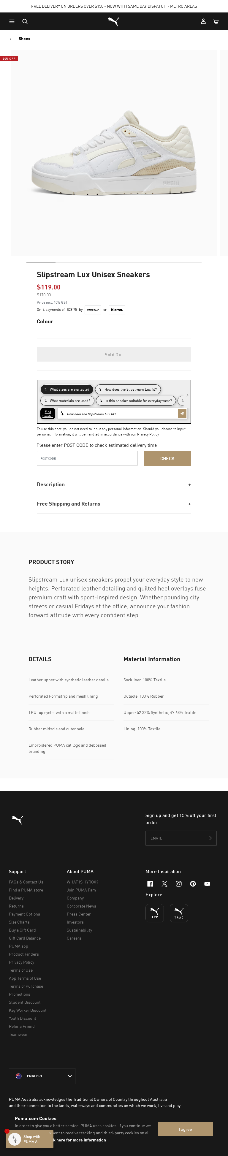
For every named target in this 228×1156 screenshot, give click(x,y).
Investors (75, 921)
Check (167, 458)
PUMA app (18, 945)
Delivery (16, 897)
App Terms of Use (25, 978)
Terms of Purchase (26, 986)
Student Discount (25, 1002)
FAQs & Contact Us (26, 881)
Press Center (79, 913)
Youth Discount (22, 1018)
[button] (13, 21)
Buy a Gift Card (22, 929)
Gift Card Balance (25, 937)
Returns (16, 905)
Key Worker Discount (28, 1010)
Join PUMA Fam (81, 889)
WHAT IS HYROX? (82, 881)
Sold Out (114, 354)
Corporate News (81, 905)
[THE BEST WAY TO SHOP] (154, 913)
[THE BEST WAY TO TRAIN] (179, 913)
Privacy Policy (148, 434)
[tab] (41, 262)
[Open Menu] (13, 21)
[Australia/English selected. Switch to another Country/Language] (42, 1076)
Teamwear (18, 1034)
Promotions (19, 994)
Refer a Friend (22, 1026)
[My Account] (203, 21)
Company (75, 897)
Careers (74, 937)
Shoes (24, 38)
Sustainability (79, 929)
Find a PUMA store (26, 889)
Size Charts (19, 921)
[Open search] (25, 21)
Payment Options (24, 913)
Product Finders (24, 954)
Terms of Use (21, 970)
